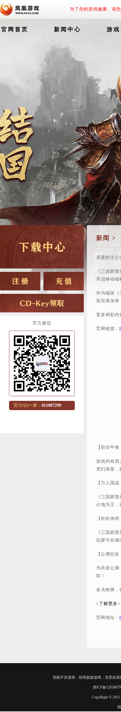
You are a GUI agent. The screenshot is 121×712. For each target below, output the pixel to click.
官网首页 (15, 29)
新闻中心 (67, 29)
